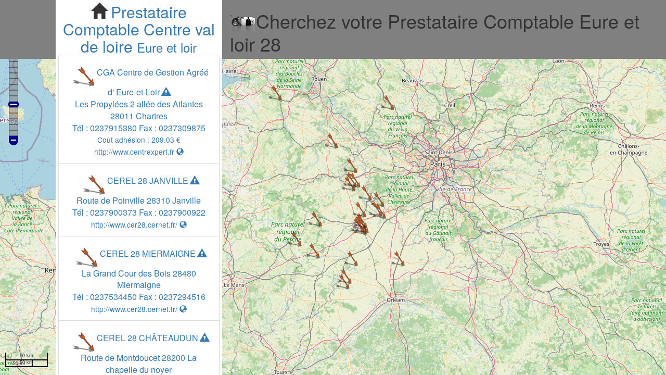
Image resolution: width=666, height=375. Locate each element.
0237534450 (113, 297)
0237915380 (113, 128)
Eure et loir (167, 47)
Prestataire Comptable (125, 20)
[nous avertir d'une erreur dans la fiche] (166, 92)
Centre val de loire (148, 37)
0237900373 (113, 212)
